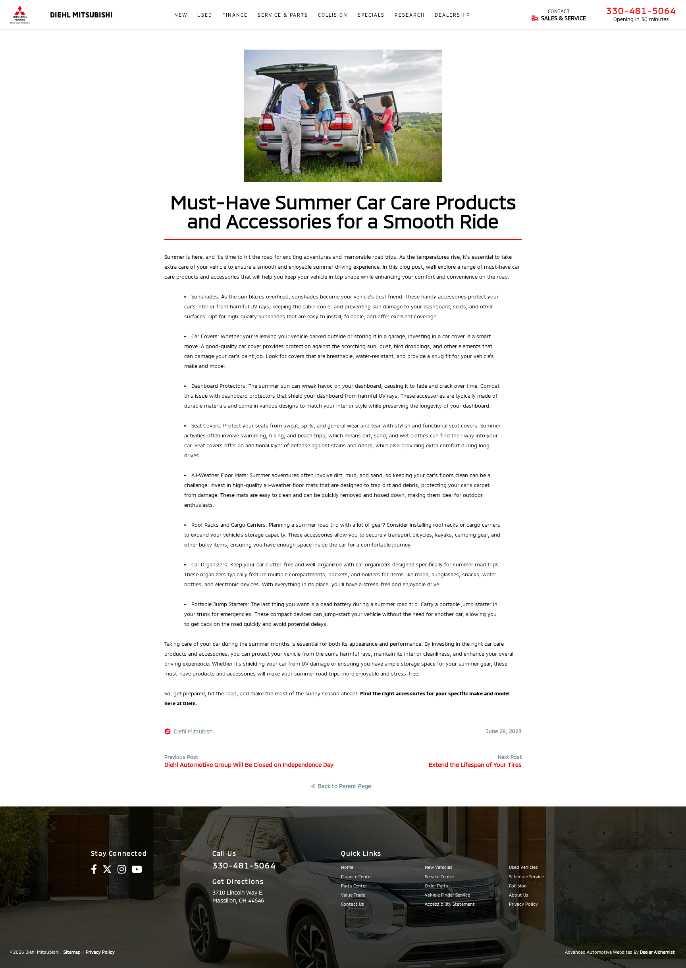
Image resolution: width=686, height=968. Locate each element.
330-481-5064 (641, 10)
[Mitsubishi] (20, 15)
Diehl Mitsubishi (194, 731)
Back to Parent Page (344, 786)
